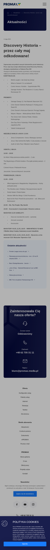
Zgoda (25, 544)
